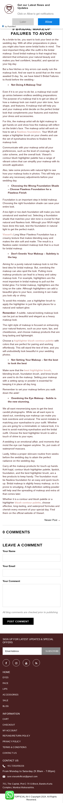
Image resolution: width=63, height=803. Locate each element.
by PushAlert (10, 24)
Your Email (9, 566)
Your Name (9, 551)
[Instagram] (16, 662)
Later (33, 20)
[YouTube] (26, 662)
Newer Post (50, 520)
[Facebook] (6, 662)
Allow (52, 20)
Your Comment (11, 581)
